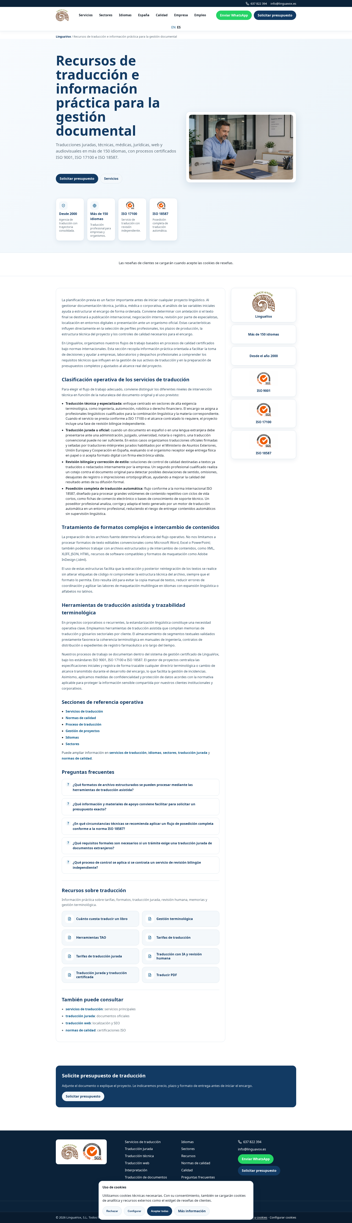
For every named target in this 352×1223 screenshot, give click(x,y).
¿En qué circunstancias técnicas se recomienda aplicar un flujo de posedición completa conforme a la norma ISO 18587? (143, 826)
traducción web (78, 1023)
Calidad (162, 15)
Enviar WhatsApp (234, 15)
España (143, 15)
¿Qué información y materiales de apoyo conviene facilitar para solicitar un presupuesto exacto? (134, 806)
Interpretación (136, 1170)
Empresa (181, 15)
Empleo (200, 15)
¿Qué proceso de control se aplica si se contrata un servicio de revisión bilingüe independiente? (137, 865)
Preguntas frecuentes (198, 1177)
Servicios (86, 15)
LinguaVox (63, 36)
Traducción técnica (139, 1156)
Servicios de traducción (143, 1142)
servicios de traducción (84, 1009)
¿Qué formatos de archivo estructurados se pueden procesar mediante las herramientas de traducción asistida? (133, 787)
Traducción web (137, 1163)
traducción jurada (80, 1016)
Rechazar (112, 1211)
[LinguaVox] (62, 15)
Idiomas (125, 15)
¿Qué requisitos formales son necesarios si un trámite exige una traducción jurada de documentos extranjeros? (142, 845)
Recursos (188, 1156)
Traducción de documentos (146, 1177)
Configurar (134, 1211)
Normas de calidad (195, 1163)
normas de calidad (81, 1030)
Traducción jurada (139, 1149)
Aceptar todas (159, 1211)
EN (173, 27)
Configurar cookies (283, 1217)
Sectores (105, 15)
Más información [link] (192, 1211)
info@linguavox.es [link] (283, 3)
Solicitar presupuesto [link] (275, 15)
